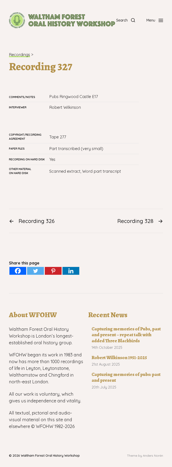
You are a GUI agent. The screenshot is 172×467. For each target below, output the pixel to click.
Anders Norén (153, 456)
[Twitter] (35, 271)
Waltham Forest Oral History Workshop (50, 456)
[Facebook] (17, 271)
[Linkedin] (70, 271)
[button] (126, 20)
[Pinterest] (53, 271)
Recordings (19, 54)
